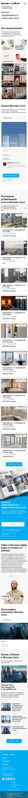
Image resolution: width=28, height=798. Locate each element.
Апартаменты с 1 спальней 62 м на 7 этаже (14, 230)
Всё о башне (7, 180)
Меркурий (5, 399)
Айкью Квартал (6, 316)
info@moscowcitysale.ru (8, 773)
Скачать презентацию (11, 175)
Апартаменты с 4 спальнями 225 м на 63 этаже (14, 368)
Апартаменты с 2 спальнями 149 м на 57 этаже (14, 424)
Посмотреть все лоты (14, 464)
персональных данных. (14, 530)
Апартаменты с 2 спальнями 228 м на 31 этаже (14, 341)
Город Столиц (6, 344)
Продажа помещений (18, 73)
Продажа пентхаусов (6, 97)
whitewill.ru (14, 786)
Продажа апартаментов (9, 85)
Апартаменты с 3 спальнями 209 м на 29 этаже (14, 451)
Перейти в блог (14, 741)
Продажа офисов (7, 73)
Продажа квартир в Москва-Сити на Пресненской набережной (20, 95)
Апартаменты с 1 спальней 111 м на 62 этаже (14, 258)
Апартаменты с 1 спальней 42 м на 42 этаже (14, 396)
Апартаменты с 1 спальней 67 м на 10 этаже (14, 313)
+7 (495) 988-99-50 (7, 8)
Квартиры (6, 159)
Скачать (13, 524)
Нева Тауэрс (6, 233)
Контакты (5, 764)
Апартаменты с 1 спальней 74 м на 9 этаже (14, 286)
